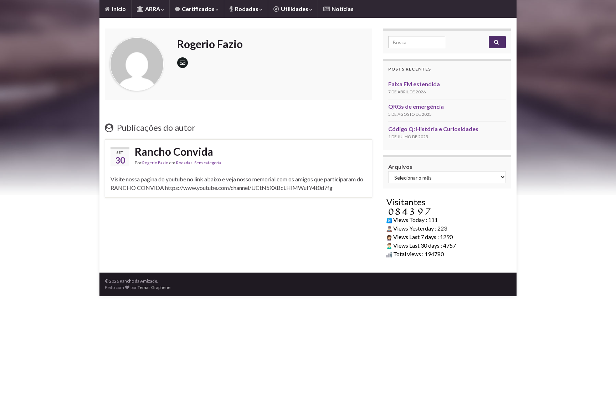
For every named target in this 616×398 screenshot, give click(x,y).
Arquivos (400, 166)
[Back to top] (600, 382)
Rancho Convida (174, 151)
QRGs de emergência (416, 106)
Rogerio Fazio (155, 162)
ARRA (152, 8)
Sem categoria (207, 162)
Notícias (342, 8)
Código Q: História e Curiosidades (433, 128)
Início (118, 8)
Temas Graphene (154, 287)
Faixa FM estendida (414, 84)
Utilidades (294, 8)
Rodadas (247, 8)
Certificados (198, 8)
